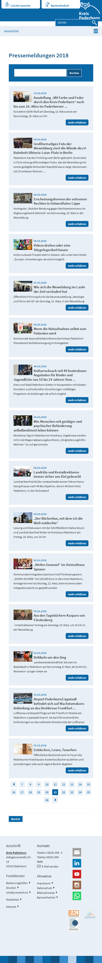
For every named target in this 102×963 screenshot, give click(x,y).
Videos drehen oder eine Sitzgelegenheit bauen (52, 247)
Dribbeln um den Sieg (50, 657)
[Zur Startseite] (86, 10)
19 (38, 792)
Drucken (11, 888)
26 (47, 800)
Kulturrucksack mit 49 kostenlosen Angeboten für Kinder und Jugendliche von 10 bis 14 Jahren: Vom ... (50, 375)
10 (47, 784)
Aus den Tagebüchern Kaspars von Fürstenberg (59, 617)
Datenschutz (44, 888)
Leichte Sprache (20, 5)
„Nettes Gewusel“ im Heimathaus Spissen (59, 566)
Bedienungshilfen (17, 883)
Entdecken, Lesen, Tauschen (55, 749)
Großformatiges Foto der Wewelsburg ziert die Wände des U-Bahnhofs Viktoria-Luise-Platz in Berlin (50, 148)
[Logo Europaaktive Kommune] (90, 914)
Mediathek (12, 899)
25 (88, 792)
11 (55, 784)
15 (88, 784)
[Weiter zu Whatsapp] (82, 896)
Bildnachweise (46, 892)
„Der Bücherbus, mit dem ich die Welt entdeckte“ (58, 520)
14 (80, 784)
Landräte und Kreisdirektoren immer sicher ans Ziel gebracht (57, 474)
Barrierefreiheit (60, 5)
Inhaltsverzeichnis (17, 892)
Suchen (74, 73)
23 (71, 792)
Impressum (44, 883)
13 (71, 784)
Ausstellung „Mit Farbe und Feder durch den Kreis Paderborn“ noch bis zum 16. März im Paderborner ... (49, 102)
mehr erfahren (77, 122)
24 (80, 792)
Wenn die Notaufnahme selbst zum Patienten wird (60, 330)
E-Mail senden (50, 866)
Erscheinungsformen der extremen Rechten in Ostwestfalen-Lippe (60, 201)
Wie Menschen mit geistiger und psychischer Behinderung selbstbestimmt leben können (48, 426)
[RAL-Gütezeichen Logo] (73, 921)
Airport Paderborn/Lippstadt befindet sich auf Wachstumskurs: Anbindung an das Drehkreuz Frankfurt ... (49, 703)
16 (13, 792)
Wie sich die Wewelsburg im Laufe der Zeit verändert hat (59, 289)
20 (47, 792)
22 (63, 792)
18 (30, 792)
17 (22, 792)
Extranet (11, 906)
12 (63, 784)
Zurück (15, 819)
